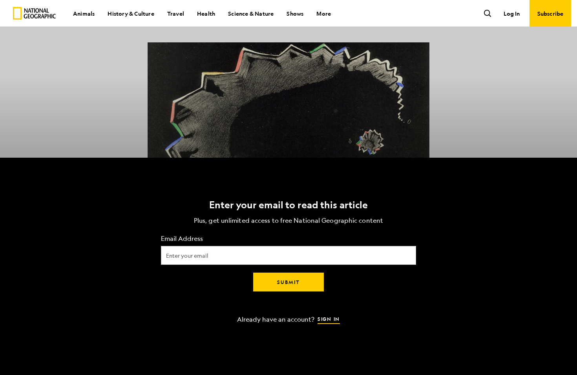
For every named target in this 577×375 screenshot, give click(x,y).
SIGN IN (329, 319)
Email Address (182, 238)
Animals (84, 13)
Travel (175, 13)
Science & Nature (251, 13)
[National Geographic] (34, 13)
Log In (512, 13)
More (323, 13)
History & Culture (131, 13)
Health (206, 13)
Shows (295, 13)
